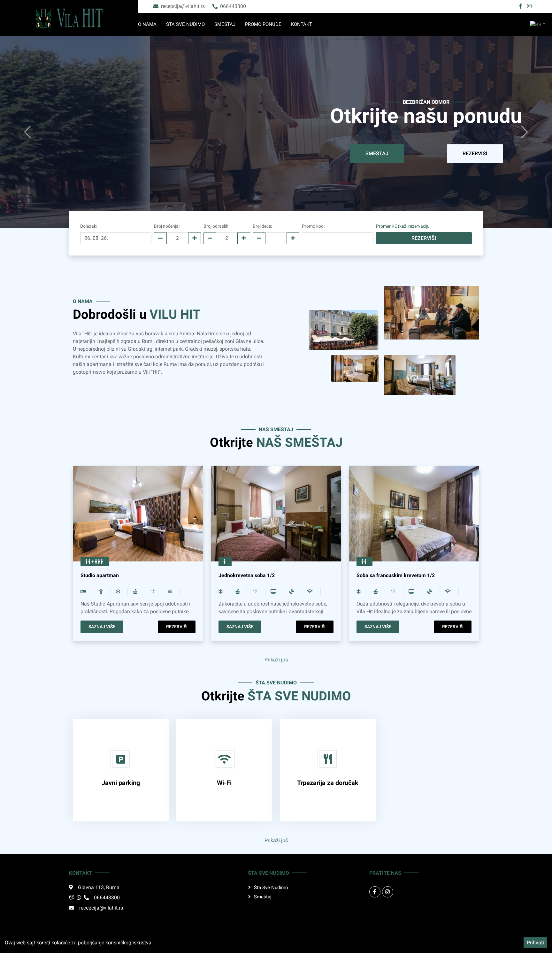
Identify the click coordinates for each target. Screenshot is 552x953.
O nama (147, 24)
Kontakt (301, 24)
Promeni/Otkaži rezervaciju (403, 226)
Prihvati (535, 943)
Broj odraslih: (216, 226)
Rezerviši (305, 153)
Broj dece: (262, 226)
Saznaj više (101, 626)
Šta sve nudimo (185, 24)
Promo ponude (263, 24)
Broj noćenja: (167, 226)
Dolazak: (88, 226)
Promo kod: (313, 226)
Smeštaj (224, 24)
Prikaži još (276, 660)
